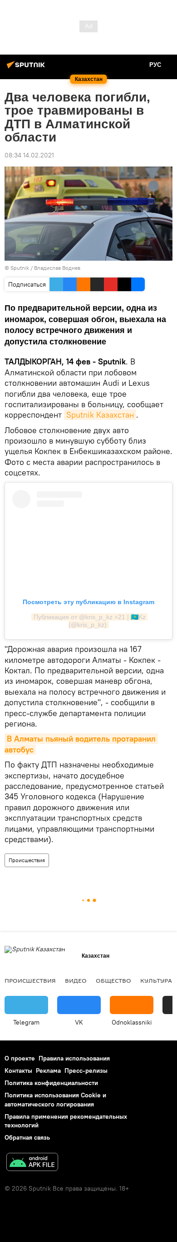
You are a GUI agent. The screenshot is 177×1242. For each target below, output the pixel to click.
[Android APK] (32, 1163)
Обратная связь (27, 1137)
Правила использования (74, 1058)
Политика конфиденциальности (51, 1083)
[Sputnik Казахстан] (27, 68)
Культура (156, 980)
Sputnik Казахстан (100, 414)
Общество (113, 980)
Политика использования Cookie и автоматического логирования (55, 1099)
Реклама (48, 1070)
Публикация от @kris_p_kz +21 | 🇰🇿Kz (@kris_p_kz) (91, 620)
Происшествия (27, 860)
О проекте (20, 1058)
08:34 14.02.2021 (29, 155)
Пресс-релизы (86, 1070)
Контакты (18, 1070)
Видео (76, 980)
